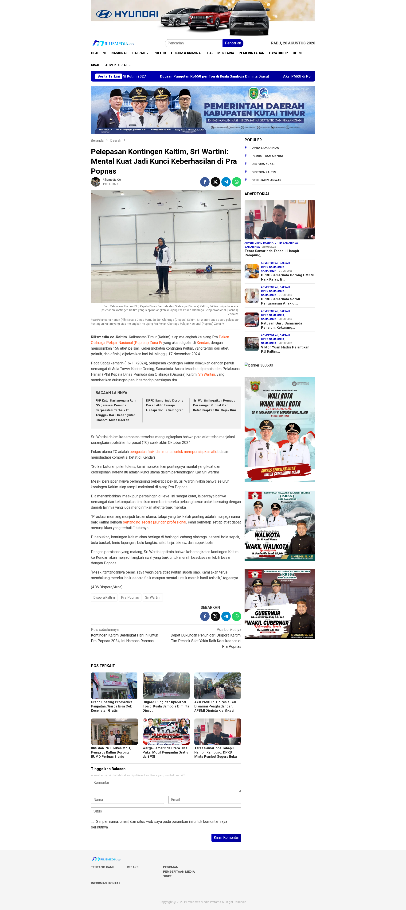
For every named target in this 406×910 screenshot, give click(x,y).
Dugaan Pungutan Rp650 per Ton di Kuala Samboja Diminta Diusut (175, 76)
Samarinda (252, 246)
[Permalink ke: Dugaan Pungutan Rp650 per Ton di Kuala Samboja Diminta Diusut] (166, 685)
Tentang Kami (102, 867)
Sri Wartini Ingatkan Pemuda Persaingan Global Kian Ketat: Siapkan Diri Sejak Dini (214, 405)
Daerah (268, 242)
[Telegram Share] (226, 182)
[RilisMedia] (113, 43)
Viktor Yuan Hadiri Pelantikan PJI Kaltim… (285, 349)
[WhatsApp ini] (236, 182)
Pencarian (233, 43)
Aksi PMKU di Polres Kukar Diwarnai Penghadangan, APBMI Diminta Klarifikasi (308, 76)
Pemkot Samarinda (267, 155)
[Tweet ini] (215, 182)
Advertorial (253, 242)
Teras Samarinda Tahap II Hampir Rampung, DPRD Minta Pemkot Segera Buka (215, 752)
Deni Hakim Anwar (266, 180)
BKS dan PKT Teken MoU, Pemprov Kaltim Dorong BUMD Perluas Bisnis (111, 752)
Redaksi (133, 867)
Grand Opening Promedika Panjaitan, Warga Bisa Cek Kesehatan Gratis (112, 706)
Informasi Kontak (105, 883)
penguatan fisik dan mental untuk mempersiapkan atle (173, 451)
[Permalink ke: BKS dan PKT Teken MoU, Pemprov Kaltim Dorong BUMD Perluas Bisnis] (114, 732)
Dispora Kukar (263, 164)
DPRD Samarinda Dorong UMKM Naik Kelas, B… (287, 277)
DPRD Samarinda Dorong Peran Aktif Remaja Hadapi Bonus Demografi (164, 405)
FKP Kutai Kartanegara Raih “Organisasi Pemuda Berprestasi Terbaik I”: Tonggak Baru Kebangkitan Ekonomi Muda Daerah (116, 410)
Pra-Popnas (130, 597)
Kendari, (203, 342)
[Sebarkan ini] (205, 182)
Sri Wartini (206, 374)
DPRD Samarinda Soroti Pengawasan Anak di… (280, 301)
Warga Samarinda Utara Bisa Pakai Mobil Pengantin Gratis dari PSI (165, 752)
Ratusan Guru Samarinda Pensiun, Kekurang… (281, 325)
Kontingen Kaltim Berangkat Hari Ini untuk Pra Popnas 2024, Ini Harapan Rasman (124, 635)
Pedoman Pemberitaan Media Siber (179, 871)
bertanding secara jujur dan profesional (154, 522)
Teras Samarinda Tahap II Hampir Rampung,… (272, 253)
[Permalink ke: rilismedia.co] (95, 182)
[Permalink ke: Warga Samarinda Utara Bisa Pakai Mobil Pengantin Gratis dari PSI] (166, 732)
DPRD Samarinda (265, 147)
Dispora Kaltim (104, 597)
